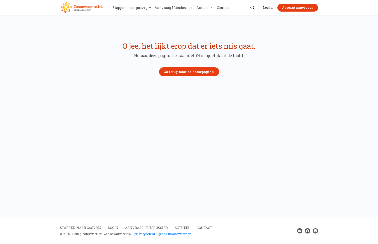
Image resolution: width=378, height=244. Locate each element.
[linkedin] (315, 231)
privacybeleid (144, 234)
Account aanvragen (297, 7)
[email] (299, 231)
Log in (268, 7)
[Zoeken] (252, 7)
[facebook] (307, 231)
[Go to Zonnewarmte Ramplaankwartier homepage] (82, 6)
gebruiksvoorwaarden (174, 234)
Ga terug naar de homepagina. (189, 71)
